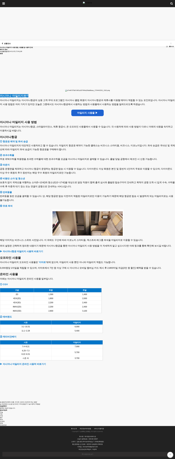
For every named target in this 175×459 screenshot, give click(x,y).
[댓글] (167, 47)
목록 (172, 46)
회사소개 (74, 428)
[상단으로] (170, 455)
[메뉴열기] (3, 3)
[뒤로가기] (2, 43)
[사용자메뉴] (171, 3)
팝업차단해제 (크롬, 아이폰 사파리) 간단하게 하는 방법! (19, 402)
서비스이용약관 (99, 428)
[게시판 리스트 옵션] (171, 43)
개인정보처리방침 (85, 428)
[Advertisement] (87, 23)
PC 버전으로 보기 (87, 454)
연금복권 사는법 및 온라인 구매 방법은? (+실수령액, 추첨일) (20, 404)
